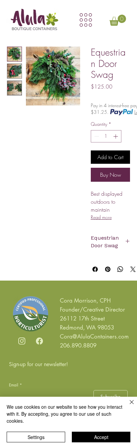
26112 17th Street (82, 318)
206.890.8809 (78, 345)
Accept (101, 437)
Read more (101, 217)
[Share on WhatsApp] (120, 269)
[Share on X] (133, 269)
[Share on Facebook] (95, 269)
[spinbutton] (106, 136)
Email (15, 384)
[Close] (128, 406)
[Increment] (116, 136)
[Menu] (86, 20)
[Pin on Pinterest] (108, 269)
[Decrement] (96, 136)
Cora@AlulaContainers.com (94, 336)
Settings (36, 437)
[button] (117, 20)
